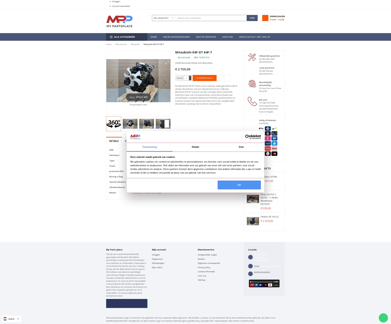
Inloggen (116, 1)
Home (108, 44)
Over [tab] (241, 147)
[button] (112, 82)
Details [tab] (195, 147)
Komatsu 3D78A (269, 176)
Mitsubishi (135, 44)
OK (239, 185)
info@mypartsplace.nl (270, 266)
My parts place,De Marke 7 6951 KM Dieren (261, 257)
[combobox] (211, 18)
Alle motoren (121, 44)
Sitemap (201, 280)
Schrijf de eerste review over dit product (193, 63)
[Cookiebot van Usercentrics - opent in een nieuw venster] (247, 137)
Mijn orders (157, 267)
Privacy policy (204, 267)
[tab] (114, 141)
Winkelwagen (158, 263)
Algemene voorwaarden (209, 263)
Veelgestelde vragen (207, 254)
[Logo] (119, 21)
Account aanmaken (121, 6)
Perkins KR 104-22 (270, 216)
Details (114, 141)
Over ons (202, 275)
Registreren (157, 259)
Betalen (201, 259)
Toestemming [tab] (149, 147)
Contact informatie (206, 271)
